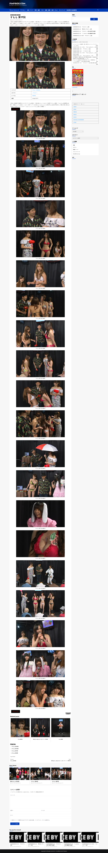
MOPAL (34, 95)
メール (43, 810)
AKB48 (74, 106)
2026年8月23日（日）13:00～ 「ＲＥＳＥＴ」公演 (82, 35)
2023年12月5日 (18, 19)
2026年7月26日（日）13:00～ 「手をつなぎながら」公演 (84, 47)
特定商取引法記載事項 (72, 10)
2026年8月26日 (53, 846)
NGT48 (74, 117)
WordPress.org (76, 153)
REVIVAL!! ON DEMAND (78, 119)
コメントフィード (76, 151)
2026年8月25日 (71, 846)
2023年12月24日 (59, 783)
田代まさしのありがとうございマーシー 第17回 (61, 760)
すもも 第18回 (13, 760)
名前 (11, 810)
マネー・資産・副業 (45, 10)
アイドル (22, 10)
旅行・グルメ (55, 10)
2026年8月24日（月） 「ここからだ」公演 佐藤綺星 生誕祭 (84, 33)
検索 (73, 15)
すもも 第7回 (15, 751)
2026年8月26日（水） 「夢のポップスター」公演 (82, 29)
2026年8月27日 (35, 846)
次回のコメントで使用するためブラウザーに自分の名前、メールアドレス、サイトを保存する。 (31, 820)
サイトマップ (62, 10)
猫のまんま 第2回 (14, 781)
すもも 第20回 (15, 746)
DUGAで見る (16, 109)
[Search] (98, 10)
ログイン (74, 147)
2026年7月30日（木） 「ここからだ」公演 (81, 51)
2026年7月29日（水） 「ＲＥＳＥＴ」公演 (81, 48)
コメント (12, 795)
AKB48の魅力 (74, 87)
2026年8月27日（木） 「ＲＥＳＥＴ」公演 (81, 26)
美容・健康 (37, 10)
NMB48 (75, 111)
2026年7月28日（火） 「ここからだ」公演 (81, 50)
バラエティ (18, 14)
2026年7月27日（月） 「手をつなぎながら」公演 (83, 55)
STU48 (74, 122)
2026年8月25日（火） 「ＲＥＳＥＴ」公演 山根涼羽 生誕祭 (84, 31)
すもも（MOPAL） (13, 14)
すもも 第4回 (15, 753)
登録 (74, 145)
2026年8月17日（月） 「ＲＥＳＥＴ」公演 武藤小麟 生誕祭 (85, 62)
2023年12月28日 (38, 783)
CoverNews (58, 851)
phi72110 (12, 19)
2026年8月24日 (89, 846)
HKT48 (74, 114)
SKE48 (74, 109)
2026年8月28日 (17, 846)
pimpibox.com (17, 3)
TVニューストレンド (14, 10)
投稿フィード (75, 149)
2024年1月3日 (17, 783)
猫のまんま (16, 778)
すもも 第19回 (15, 748)
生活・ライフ (30, 10)
